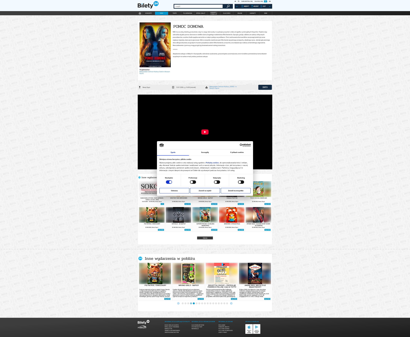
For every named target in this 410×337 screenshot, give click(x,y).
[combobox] (198, 6)
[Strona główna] (148, 8)
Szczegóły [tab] (205, 152)
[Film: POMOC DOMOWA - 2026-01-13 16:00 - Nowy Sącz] (155, 45)
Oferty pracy (222, 332)
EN (270, 1)
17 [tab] (227, 303)
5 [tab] (194, 303)
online (239, 13)
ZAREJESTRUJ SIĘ (247, 1)
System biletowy (197, 327)
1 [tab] (183, 303)
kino (161, 13)
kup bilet (187, 204)
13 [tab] (216, 303)
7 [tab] (199, 303)
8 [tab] (202, 303)
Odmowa (174, 191)
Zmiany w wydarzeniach (172, 330)
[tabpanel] (155, 282)
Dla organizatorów (198, 325)
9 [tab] (205, 303)
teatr (175, 13)
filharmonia (187, 13)
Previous (178, 303)
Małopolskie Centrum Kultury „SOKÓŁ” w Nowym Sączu (223, 87)
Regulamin (221, 325)
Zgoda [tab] (173, 152)
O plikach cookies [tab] (237, 152)
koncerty (148, 13)
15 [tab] (222, 303)
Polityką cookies (212, 163)
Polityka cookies (223, 328)
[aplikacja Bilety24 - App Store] (249, 333)
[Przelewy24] (142, 329)
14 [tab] (219, 303)
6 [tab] (197, 303)
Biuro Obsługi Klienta (172, 325)
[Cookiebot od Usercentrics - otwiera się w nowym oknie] (241, 145)
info (265, 87)
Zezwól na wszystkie (235, 191)
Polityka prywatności (225, 330)
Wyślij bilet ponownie (172, 327)
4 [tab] (191, 303)
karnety (253, 13)
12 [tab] (213, 303)
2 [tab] (185, 303)
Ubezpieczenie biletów (172, 332)
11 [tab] (210, 303)
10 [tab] (208, 303)
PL (265, 1)
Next (231, 303)
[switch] (193, 182)
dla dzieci (226, 13)
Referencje (195, 328)
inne (265, 13)
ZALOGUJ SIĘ (258, 1)
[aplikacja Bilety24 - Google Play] (256, 333)
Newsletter (168, 328)
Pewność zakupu (223, 327)
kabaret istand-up (213, 13)
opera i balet (200, 13)
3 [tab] (188, 303)
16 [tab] (224, 303)
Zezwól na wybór (205, 191)
